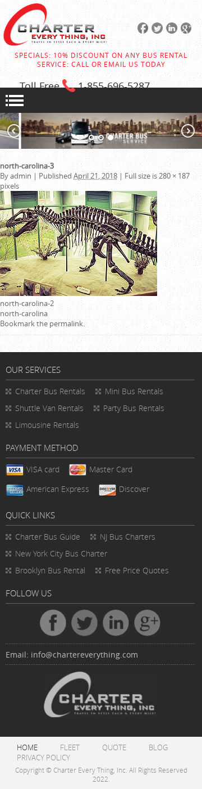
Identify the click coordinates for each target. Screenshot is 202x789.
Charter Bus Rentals (50, 391)
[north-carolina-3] (78, 293)
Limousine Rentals (47, 424)
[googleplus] (184, 31)
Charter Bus (47, 536)
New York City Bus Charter (61, 553)
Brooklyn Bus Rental (50, 570)
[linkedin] (170, 31)
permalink (66, 323)
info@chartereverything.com (84, 654)
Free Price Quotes (137, 570)
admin (20, 176)
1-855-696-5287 (114, 86)
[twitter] (155, 31)
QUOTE (114, 747)
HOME (27, 747)
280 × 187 (174, 176)
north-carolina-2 (27, 303)
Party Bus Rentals (133, 408)
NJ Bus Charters (127, 536)
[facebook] (141, 31)
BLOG (158, 747)
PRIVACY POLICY (43, 757)
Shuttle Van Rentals (49, 408)
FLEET (70, 747)
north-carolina (24, 313)
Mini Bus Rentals (134, 391)
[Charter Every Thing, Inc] (55, 43)
